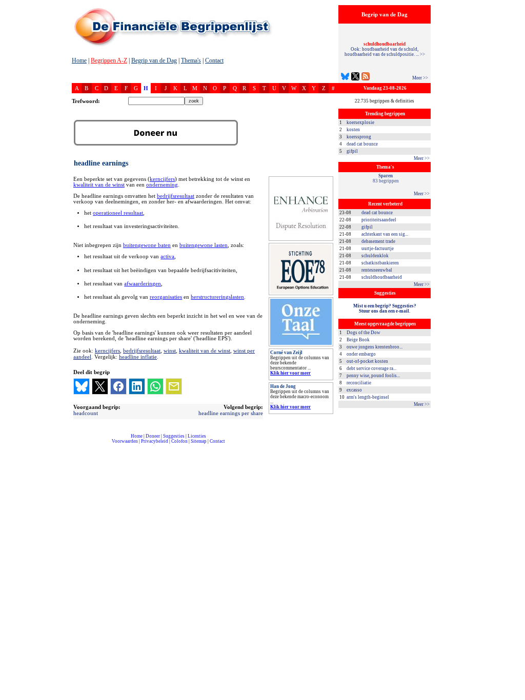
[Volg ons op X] (355, 77)
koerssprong (359, 136)
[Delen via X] (100, 386)
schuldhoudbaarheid (381, 277)
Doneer (153, 436)
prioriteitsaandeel (378, 219)
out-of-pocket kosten (367, 361)
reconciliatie (359, 382)
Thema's (191, 60)
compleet (77, 445)
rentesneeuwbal (376, 270)
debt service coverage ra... (371, 368)
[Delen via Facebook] (118, 386)
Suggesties (174, 436)
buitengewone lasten (203, 245)
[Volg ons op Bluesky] (345, 77)
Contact (214, 60)
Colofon (179, 441)
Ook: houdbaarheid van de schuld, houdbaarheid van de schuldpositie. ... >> (385, 49)
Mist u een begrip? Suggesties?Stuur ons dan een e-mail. (384, 308)
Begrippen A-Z (109, 60)
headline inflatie (138, 357)
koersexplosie (360, 122)
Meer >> (420, 77)
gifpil (352, 151)
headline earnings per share (230, 413)
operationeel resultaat (118, 213)
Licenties (197, 436)
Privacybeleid (154, 441)
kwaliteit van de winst (99, 185)
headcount (85, 413)
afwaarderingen (142, 283)
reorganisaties (166, 297)
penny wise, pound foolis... (373, 375)
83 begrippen (386, 178)
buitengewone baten (147, 245)
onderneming (162, 185)
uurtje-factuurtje (377, 248)
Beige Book (358, 339)
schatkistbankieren (380, 262)
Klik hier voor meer (290, 373)
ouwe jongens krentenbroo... (374, 346)
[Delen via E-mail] (174, 386)
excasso (354, 390)
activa (167, 256)
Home (79, 60)
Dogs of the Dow (363, 332)
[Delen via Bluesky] (81, 386)
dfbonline (515, 697)
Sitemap (199, 441)
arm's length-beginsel (368, 397)
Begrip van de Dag (154, 60)
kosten (353, 129)
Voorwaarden (125, 441)
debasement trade (378, 241)
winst (170, 350)
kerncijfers (162, 179)
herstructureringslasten (217, 297)
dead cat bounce (362, 144)
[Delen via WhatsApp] (155, 386)
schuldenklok (375, 255)
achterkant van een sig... (384, 234)
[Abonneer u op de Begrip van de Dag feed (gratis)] (365, 77)
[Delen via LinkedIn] (137, 386)
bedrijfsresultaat (175, 196)
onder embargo (361, 354)
